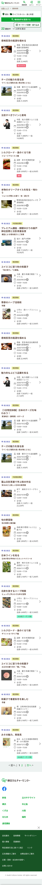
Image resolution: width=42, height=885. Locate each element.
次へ (29, 765)
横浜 (4, 804)
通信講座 (6, 823)
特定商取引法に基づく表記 (12, 848)
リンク (29, 848)
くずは (5, 810)
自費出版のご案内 (27, 854)
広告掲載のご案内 (9, 854)
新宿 (4, 797)
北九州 (5, 817)
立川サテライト (28, 797)
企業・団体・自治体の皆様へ (13, 860)
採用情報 (16, 835)
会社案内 (5, 835)
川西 (24, 810)
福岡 (24, 817)
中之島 (25, 804)
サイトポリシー (31, 835)
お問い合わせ (7, 866)
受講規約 (16, 841)
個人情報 (5, 841)
